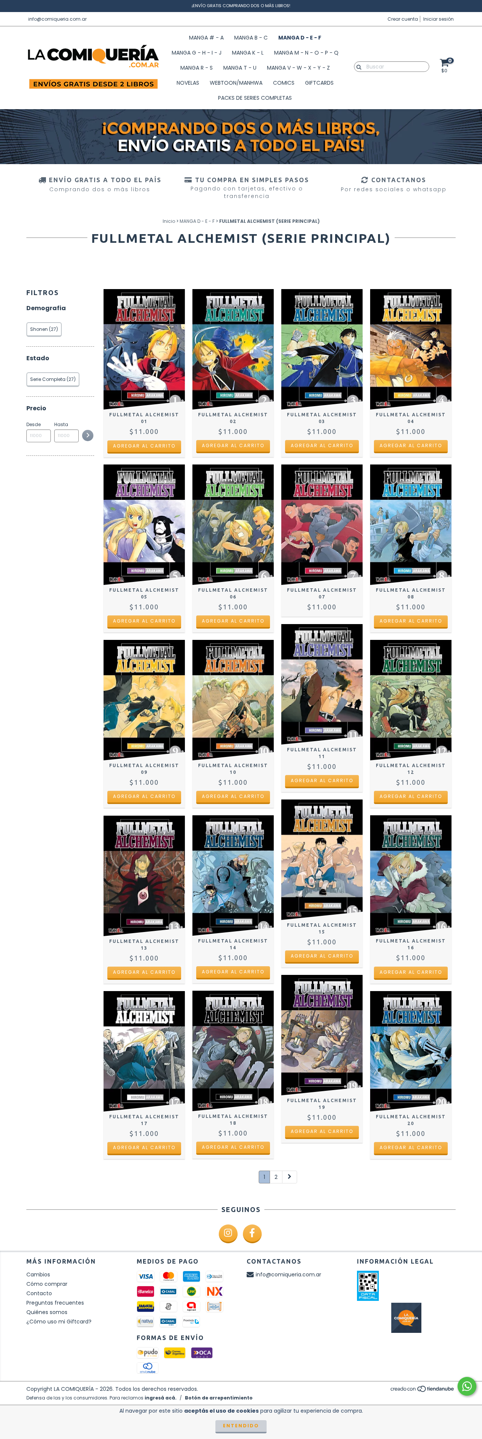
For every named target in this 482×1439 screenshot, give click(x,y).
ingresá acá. (161, 1398)
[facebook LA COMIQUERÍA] (252, 1233)
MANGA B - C (251, 37)
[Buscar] (357, 66)
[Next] (289, 1177)
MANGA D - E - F (299, 37)
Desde (33, 424)
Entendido (241, 1425)
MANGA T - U (239, 68)
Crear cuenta (402, 19)
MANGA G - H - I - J (196, 52)
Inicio (169, 221)
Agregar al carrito (144, 446)
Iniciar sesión (438, 19)
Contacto (39, 1293)
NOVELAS (188, 83)
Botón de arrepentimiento (219, 1398)
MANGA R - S (196, 68)
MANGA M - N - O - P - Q (306, 52)
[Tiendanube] (423, 1390)
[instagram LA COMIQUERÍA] (228, 1233)
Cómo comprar (46, 1284)
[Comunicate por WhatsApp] (467, 1386)
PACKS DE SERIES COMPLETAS (255, 98)
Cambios (38, 1274)
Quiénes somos (46, 1312)
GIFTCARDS (319, 83)
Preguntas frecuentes (55, 1303)
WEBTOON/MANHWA (236, 83)
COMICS (283, 83)
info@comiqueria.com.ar (57, 19)
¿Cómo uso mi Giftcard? (59, 1321)
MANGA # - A (206, 37)
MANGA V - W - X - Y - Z (298, 68)
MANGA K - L (248, 52)
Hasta (61, 424)
